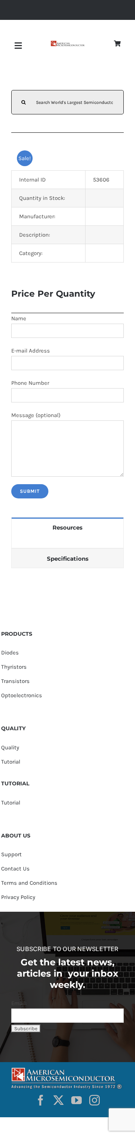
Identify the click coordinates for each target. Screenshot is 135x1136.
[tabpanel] (67, 542)
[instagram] (94, 1100)
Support (11, 854)
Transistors (15, 681)
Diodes (10, 652)
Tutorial (10, 761)
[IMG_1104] (67, 43)
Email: (19, 1003)
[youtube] (76, 1100)
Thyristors (14, 666)
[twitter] (58, 1100)
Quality (10, 747)
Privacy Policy (18, 897)
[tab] (67, 527)
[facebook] (40, 1100)
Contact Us (15, 868)
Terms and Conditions (29, 882)
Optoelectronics (21, 695)
